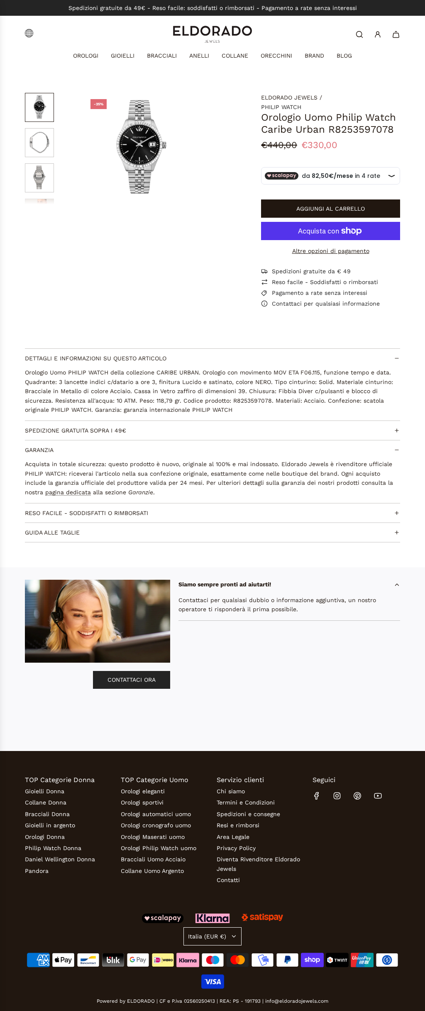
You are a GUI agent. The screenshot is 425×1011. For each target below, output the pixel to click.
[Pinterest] (357, 796)
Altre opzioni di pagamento (330, 251)
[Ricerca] (359, 34)
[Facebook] (317, 796)
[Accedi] (378, 34)
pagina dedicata (68, 492)
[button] (91, 149)
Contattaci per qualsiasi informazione (326, 303)
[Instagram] (337, 796)
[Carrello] (396, 34)
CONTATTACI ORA (131, 679)
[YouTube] (378, 796)
